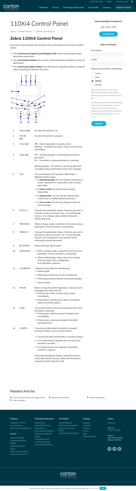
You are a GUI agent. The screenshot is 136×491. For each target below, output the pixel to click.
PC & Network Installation (68, 425)
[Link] (11, 7)
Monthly (98, 85)
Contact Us (111, 423)
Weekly (98, 81)
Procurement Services (18, 454)
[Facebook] (109, 449)
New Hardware (16, 425)
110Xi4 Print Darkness (97, 398)
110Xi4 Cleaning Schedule (60, 398)
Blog (85, 434)
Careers (86, 431)
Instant (98, 73)
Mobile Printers (25, 31)
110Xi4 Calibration (18, 400)
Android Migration (65, 423)
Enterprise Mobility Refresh (69, 433)
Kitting (12, 449)
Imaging (13, 443)
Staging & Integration (18, 441)
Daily (97, 77)
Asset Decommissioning (19, 451)
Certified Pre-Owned (17, 423)
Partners (86, 428)
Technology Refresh (42, 439)
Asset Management (17, 446)
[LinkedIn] (119, 449)
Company (86, 423)
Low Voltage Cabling (42, 442)
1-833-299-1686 (113, 430)
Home (13, 31)
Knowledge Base (89, 436)
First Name (96, 50)
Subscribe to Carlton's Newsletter (107, 68)
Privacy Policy (94, 488)
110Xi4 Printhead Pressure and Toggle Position (28, 398)
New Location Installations (44, 431)
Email (94, 59)
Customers (87, 425)
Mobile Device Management (20, 428)
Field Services (40, 423)
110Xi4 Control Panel (45, 31)
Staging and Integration (43, 434)
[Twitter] (114, 449)
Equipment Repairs (17, 438)
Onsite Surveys (40, 428)
